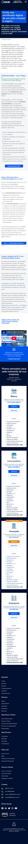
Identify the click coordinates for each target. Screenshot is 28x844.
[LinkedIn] (6, 808)
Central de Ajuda (6, 773)
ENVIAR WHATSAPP (14, 166)
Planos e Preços (5, 721)
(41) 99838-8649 (9, 791)
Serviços (3, 686)
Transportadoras (6, 688)
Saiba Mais (14, 410)
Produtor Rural (5, 693)
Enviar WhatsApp (14, 359)
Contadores (4, 736)
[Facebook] (2, 808)
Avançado (4, 706)
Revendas (4, 738)
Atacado (3, 683)
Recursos (4, 711)
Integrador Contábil (7, 778)
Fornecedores (5, 743)
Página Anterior (7, 39)
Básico (3, 701)
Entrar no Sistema (6, 771)
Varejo (3, 681)
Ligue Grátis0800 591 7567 (18, 1)
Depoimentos (5, 728)
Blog (2, 756)
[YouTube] (16, 808)
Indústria (4, 691)
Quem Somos (5, 753)
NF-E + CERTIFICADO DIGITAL (14, 243)
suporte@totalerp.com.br (12, 797)
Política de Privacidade (7, 758)
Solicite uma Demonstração (9, 723)
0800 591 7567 (9, 788)
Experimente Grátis (6, 718)
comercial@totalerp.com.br (13, 794)
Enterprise (4, 708)
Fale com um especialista (8, 726)
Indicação (4, 741)
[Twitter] (9, 808)
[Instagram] (12, 808)
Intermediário (5, 703)
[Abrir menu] (26, 2)
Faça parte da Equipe (7, 761)
